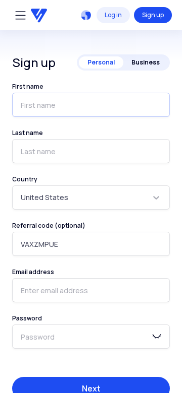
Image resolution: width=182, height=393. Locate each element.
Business (145, 62)
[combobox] (21, 197)
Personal (101, 62)
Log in (113, 15)
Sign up (153, 15)
